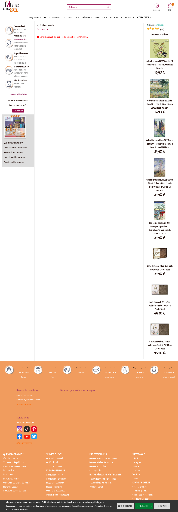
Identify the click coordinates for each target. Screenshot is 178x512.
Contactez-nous (20, 36)
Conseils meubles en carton (14, 157)
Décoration (100, 17)
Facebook (136, 470)
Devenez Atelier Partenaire (101, 462)
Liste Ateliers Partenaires (100, 482)
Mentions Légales (11, 486)
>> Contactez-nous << (55, 466)
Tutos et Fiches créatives (13, 152)
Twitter (135, 478)
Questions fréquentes (55, 490)
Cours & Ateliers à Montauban (15, 147)
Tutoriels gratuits (140, 490)
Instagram (136, 462)
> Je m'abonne (23, 404)
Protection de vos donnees (14, 490)
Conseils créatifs (139, 486)
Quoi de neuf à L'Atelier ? (13, 143)
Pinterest (136, 466)
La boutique (8, 474)
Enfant (128, 17)
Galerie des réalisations (142, 494)
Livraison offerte (20, 80)
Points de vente (96, 486)
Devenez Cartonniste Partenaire (103, 458)
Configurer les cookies (141, 498)
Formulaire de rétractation (57, 494)
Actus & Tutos (143, 17)
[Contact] (23, 377)
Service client (19, 26)
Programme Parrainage (56, 478)
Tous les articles (43, 29)
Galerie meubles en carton (14, 162)
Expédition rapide (21, 53)
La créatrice (8, 470)
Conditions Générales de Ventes (16, 482)
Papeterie (72, 17)
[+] (55, 377)
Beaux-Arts (115, 17)
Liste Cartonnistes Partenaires (102, 478)
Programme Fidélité (54, 474)
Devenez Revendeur (97, 466)
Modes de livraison (54, 486)
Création (86, 17)
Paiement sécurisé (21, 66)
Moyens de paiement (55, 482)
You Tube (136, 474)
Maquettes (34, 17)
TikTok (135, 458)
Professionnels (98, 454)
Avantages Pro (95, 470)
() (162, 29)
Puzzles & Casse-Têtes (53, 17)
